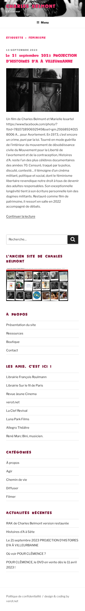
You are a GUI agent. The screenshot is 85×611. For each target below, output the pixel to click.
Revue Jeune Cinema (21, 394)
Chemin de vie (16, 480)
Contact (12, 350)
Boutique (13, 342)
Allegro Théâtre (17, 428)
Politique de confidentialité (23, 596)
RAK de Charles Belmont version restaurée (37, 523)
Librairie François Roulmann (26, 377)
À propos (12, 463)
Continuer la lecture (20, 216)
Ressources (14, 333)
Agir (9, 471)
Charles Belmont (31, 6)
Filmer (11, 497)
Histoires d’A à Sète (20, 532)
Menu (45, 22)
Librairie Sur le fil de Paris (24, 385)
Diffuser (12, 488)
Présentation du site (21, 325)
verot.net (13, 402)
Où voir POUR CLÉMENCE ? (26, 554)
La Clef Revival (16, 411)
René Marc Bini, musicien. (24, 436)
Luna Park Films (17, 419)
